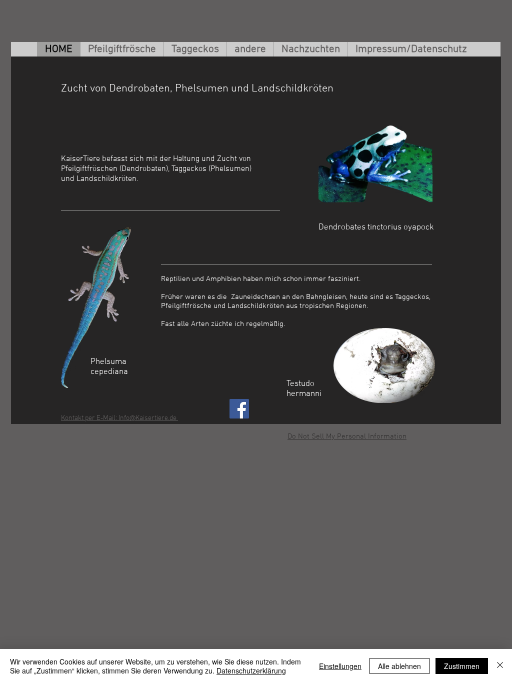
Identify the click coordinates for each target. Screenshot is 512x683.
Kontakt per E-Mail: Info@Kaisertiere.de (119, 418)
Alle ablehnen (399, 666)
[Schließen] (500, 666)
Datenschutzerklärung (251, 671)
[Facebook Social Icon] (239, 408)
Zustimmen (462, 666)
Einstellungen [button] (340, 666)
